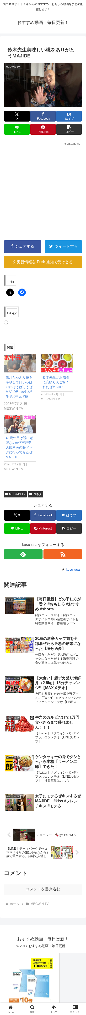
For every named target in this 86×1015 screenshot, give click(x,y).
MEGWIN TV (17, 494)
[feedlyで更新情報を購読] (23, 554)
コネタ (37, 494)
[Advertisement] (43, 192)
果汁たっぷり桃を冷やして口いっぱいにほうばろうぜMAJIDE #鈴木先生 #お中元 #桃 (19, 386)
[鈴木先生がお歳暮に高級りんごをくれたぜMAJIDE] (57, 363)
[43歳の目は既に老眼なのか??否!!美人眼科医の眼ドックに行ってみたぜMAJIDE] (20, 424)
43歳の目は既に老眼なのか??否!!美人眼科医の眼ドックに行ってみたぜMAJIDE (19, 447)
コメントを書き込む (43, 889)
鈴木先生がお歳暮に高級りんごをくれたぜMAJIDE (56, 382)
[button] (69, 129)
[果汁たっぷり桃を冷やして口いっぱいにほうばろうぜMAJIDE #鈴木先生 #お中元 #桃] (20, 363)
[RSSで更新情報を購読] (62, 554)
